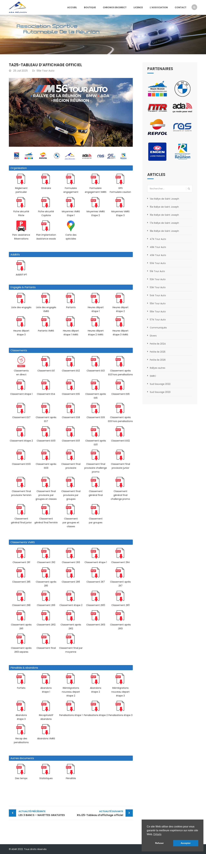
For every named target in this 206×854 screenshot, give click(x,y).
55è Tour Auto (158, 303)
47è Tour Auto (158, 239)
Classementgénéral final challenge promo (120, 495)
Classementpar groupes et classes (71, 522)
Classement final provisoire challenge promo (95, 467)
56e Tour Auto (45, 70)
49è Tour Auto (158, 255)
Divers (153, 335)
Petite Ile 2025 (157, 351)
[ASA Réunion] (18, 7)
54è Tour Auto (158, 295)
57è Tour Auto (158, 319)
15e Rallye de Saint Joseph (164, 206)
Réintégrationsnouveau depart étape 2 (71, 691)
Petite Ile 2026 (158, 359)
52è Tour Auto (158, 279)
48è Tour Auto (158, 247)
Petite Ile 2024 (158, 343)
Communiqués (158, 327)
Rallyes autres (157, 367)
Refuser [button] (159, 843)
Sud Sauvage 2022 (160, 384)
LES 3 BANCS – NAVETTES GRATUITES (42, 813)
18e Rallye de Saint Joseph (164, 231)
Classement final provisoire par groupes (70, 495)
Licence (138, 7)
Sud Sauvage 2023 (160, 392)
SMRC (153, 376)
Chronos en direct (114, 7)
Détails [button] (157, 834)
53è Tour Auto (158, 287)
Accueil (72, 7)
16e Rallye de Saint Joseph (164, 214)
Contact (180, 7)
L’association (159, 7)
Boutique (90, 7)
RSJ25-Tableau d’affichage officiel (100, 813)
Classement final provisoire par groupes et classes (46, 495)
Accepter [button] (186, 843)
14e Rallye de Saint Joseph (164, 198)
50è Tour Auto (158, 263)
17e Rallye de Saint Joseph (164, 223)
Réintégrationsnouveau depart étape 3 (120, 691)
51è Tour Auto (157, 271)
